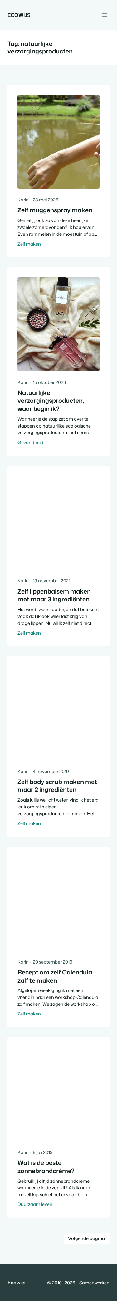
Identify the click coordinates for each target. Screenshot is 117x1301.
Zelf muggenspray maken (54, 210)
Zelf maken (29, 243)
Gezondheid (30, 442)
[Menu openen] (105, 15)
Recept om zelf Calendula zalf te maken (54, 976)
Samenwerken (94, 1282)
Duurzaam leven (34, 1204)
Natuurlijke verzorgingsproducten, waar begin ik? (50, 401)
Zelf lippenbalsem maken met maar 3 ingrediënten (54, 595)
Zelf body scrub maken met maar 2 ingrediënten (57, 786)
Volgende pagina (86, 1238)
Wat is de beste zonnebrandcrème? (46, 1167)
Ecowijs (19, 14)
